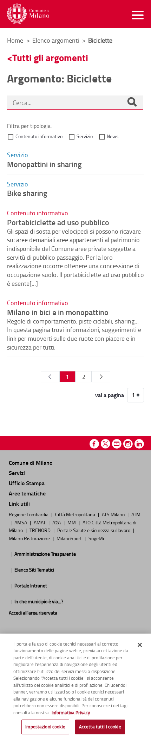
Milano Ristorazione (30, 538)
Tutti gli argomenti (50, 57)
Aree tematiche (27, 493)
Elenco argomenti (56, 40)
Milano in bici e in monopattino (58, 311)
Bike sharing (27, 192)
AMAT (40, 522)
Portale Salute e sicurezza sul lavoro (94, 530)
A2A (57, 522)
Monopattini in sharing (44, 163)
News (113, 136)
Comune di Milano (30, 462)
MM (72, 522)
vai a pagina (109, 395)
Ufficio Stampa (27, 483)
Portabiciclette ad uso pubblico (58, 222)
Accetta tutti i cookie (100, 726)
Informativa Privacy (71, 712)
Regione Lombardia (29, 514)
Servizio (85, 136)
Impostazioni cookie (45, 726)
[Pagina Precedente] (50, 376)
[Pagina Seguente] (101, 376)
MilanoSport (70, 538)
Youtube (117, 444)
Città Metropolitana (75, 514)
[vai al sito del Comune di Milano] (28, 14)
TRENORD (40, 530)
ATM (135, 514)
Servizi (17, 473)
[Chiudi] (139, 645)
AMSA (21, 522)
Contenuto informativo (39, 136)
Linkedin (139, 444)
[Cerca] (132, 102)
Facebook (94, 444)
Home (15, 40)
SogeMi (96, 538)
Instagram (128, 444)
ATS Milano (114, 514)
